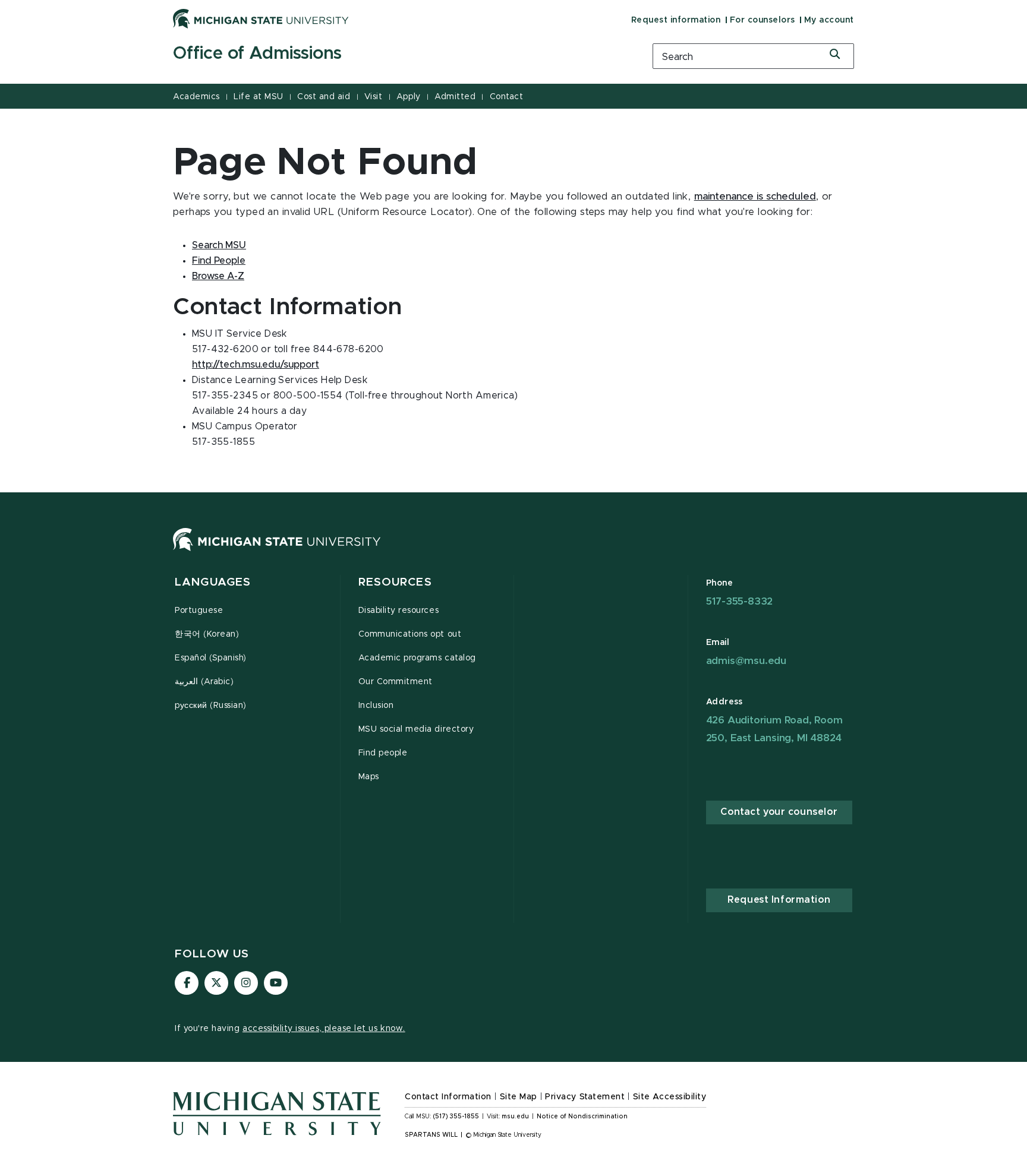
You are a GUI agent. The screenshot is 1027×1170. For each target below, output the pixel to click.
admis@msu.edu (746, 661)
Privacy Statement (585, 1097)
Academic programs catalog (417, 658)
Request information (676, 20)
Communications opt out (410, 634)
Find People (218, 260)
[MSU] (277, 551)
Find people (383, 753)
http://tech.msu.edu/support (255, 364)
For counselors (762, 20)
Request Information (778, 900)
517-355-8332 (739, 601)
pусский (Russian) (211, 705)
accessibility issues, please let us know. (323, 1028)
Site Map (518, 1097)
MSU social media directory (416, 729)
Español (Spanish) (211, 658)
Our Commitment (395, 682)
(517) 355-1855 (456, 1117)
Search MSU (219, 245)
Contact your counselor (778, 812)
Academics (196, 97)
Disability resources (398, 610)
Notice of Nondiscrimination (582, 1117)
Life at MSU (258, 97)
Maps (368, 777)
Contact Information (448, 1097)
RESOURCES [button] (395, 582)
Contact (507, 97)
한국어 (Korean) (207, 634)
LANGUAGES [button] (213, 582)
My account (829, 20)
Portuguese (199, 610)
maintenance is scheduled (755, 196)
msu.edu (515, 1117)
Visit (373, 97)
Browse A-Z (218, 276)
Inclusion (376, 705)
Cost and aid (323, 97)
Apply (408, 97)
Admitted (454, 97)
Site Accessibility (670, 1097)
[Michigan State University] (261, 18)
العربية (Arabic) (204, 682)
